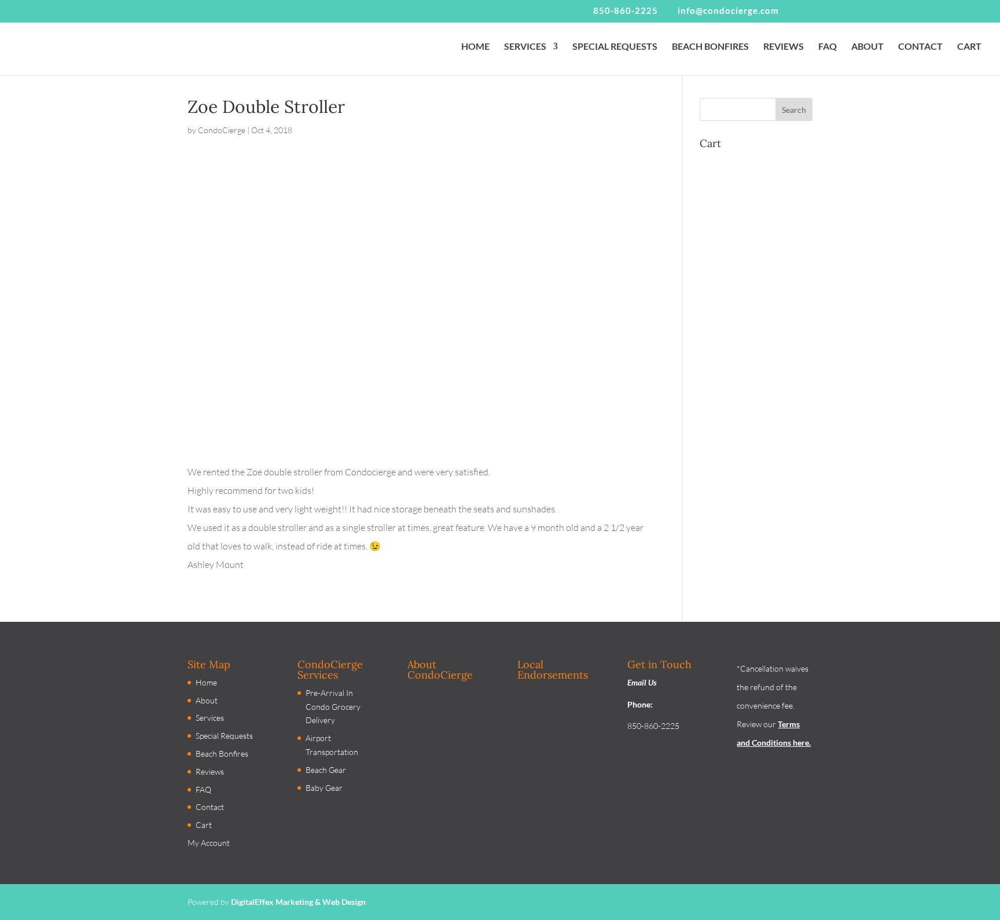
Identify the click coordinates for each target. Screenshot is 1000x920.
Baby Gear (324, 788)
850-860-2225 (625, 10)
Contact (210, 807)
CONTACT (920, 47)
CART (969, 47)
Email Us (642, 682)
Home (206, 682)
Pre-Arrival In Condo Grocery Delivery (333, 706)
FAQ (827, 47)
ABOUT (867, 47)
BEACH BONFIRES (710, 47)
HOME (475, 47)
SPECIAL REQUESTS (614, 47)
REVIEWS (783, 47)
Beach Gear (326, 770)
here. (801, 742)
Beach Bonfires (222, 753)
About (207, 700)
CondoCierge (221, 130)
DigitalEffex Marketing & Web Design (298, 902)
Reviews (210, 771)
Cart (204, 825)
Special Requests (224, 736)
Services (210, 718)
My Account (209, 843)
